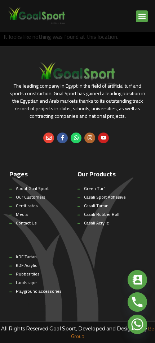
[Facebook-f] (62, 138)
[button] (142, 16)
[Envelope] (48, 138)
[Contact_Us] (137, 279)
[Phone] (137, 302)
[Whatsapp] (76, 138)
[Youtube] (103, 138)
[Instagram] (89, 138)
